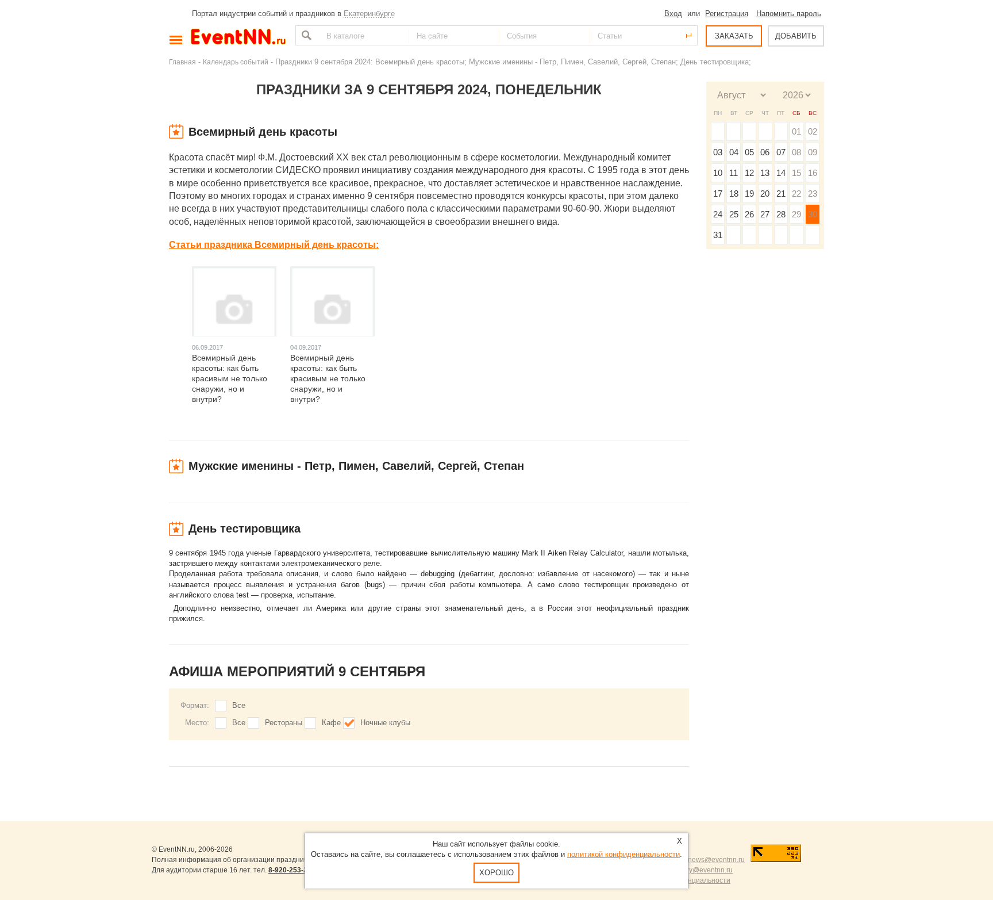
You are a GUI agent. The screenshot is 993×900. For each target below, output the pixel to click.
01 (796, 131)
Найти (305, 35)
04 (733, 152)
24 (717, 214)
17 (717, 193)
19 (749, 193)
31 (717, 235)
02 (812, 131)
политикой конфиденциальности (623, 854)
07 (781, 152)
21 (781, 193)
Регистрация (726, 13)
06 (764, 152)
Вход (673, 13)
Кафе (331, 722)
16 (812, 173)
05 (749, 152)
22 (796, 193)
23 (812, 193)
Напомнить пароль (788, 13)
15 (796, 173)
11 (733, 173)
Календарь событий (235, 62)
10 (717, 173)
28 (781, 214)
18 (733, 193)
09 (812, 152)
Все (238, 705)
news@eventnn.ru (716, 860)
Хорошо (496, 872)
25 (733, 214)
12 (749, 173)
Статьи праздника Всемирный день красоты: (274, 245)
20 (764, 193)
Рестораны (283, 722)
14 (781, 173)
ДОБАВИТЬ (796, 36)
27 (764, 214)
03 (717, 152)
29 (796, 214)
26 (749, 214)
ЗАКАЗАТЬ (734, 36)
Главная (182, 62)
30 (812, 214)
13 (764, 173)
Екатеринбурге (369, 13)
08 (796, 152)
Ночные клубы (385, 722)
